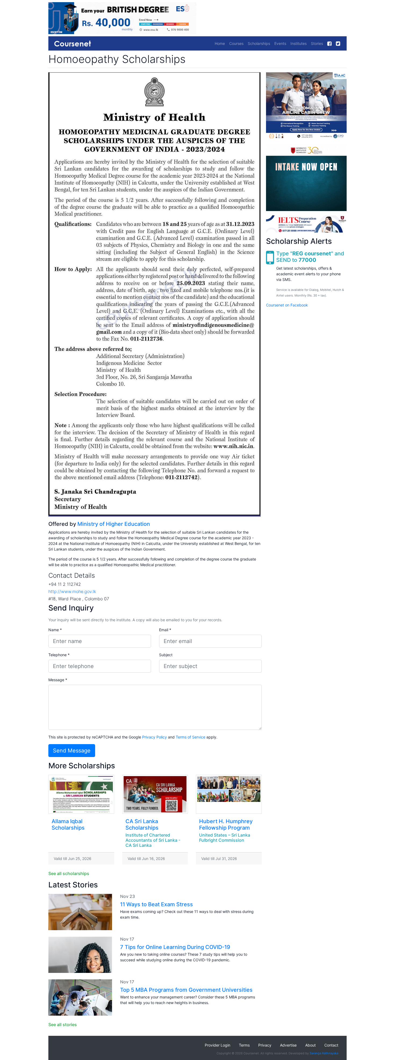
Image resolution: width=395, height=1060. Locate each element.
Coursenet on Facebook (287, 305)
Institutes (298, 43)
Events (280, 43)
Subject (166, 654)
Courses (236, 43)
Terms (244, 1045)
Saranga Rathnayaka (324, 1053)
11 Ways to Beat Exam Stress (156, 904)
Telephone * (59, 654)
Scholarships (259, 43)
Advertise (288, 1045)
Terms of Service (190, 737)
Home (220, 43)
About (310, 1045)
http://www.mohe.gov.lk (72, 591)
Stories (317, 43)
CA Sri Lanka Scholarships (142, 824)
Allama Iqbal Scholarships (68, 824)
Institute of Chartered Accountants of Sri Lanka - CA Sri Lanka (152, 840)
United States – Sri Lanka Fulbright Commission (224, 837)
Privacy (264, 1045)
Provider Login (217, 1045)
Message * (57, 679)
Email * (165, 629)
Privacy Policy (154, 737)
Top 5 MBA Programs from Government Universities (186, 990)
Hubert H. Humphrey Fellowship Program (226, 824)
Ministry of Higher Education (113, 524)
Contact (331, 1045)
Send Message (72, 750)
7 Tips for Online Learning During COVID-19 (175, 947)
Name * (55, 629)
